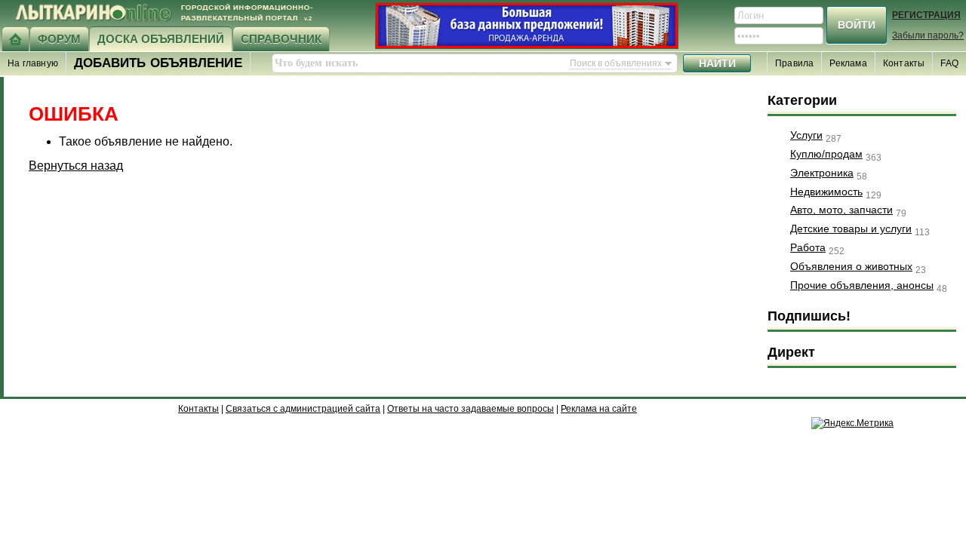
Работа (808, 247)
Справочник (281, 38)
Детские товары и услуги (851, 228)
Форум (59, 38)
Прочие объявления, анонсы (862, 285)
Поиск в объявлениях (616, 63)
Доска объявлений (160, 38)
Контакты (904, 63)
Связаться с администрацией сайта (303, 408)
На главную (33, 63)
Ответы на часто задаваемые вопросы (470, 408)
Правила (794, 63)
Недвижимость (826, 192)
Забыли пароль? (928, 35)
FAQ (949, 63)
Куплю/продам (826, 154)
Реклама (847, 63)
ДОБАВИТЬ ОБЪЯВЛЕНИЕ (158, 63)
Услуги (806, 135)
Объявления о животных (851, 266)
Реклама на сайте (599, 408)
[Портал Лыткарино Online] (15, 39)
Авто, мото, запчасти (841, 210)
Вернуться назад (76, 165)
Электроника (822, 173)
